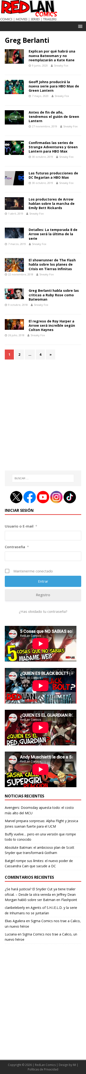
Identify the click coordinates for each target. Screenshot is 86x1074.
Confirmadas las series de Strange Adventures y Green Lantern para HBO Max (53, 146)
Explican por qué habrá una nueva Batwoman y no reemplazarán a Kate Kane (52, 55)
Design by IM (67, 1065)
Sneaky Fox (61, 65)
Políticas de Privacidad (43, 1069)
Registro (43, 594)
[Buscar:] (43, 478)
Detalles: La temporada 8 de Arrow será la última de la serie (53, 233)
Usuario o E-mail (21, 526)
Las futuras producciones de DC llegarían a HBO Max (53, 175)
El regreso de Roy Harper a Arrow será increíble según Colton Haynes (52, 325)
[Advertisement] (43, 417)
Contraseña (17, 546)
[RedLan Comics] (28, 18)
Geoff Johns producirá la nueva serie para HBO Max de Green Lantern (54, 86)
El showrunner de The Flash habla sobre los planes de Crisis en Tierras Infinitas (52, 264)
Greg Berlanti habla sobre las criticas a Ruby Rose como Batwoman (54, 294)
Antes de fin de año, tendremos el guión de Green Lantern (54, 116)
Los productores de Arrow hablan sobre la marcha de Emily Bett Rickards (52, 203)
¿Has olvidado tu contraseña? (43, 611)
